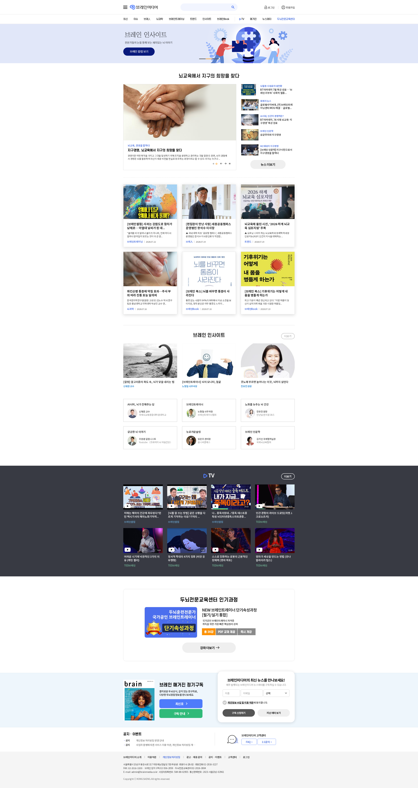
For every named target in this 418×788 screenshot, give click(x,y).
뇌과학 (159, 19)
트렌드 (193, 19)
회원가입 (290, 7)
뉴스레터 (266, 19)
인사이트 (206, 19)
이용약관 (152, 757)
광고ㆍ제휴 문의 (194, 757)
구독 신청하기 (239, 713)
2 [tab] (216, 163)
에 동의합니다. (248, 702)
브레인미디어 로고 (144, 7)
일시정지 (230, 164)
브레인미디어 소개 (132, 757)
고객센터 (232, 757)
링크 (209, 43)
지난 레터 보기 (274, 713)
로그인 (271, 7)
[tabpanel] (209, 43)
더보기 (287, 336)
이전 (221, 164)
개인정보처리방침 (171, 757)
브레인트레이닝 (176, 19)
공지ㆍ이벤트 (215, 757)
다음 (225, 164)
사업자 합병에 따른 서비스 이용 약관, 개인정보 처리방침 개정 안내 (161, 745)
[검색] (233, 7)
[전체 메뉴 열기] (125, 7)
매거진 (253, 19)
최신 (125, 19)
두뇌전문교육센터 (286, 19)
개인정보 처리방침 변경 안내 (145, 740)
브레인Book (223, 19)
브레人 (147, 19)
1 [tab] (213, 164)
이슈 (136, 19)
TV (242, 19)
